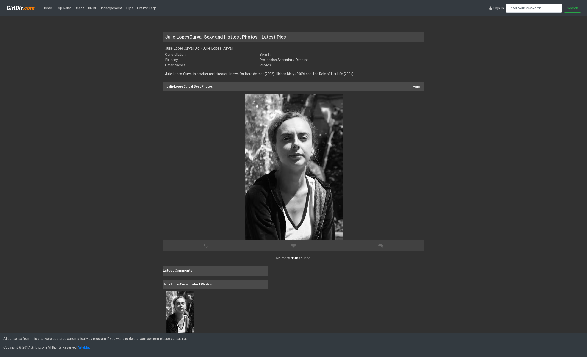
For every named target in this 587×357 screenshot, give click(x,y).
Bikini (92, 8)
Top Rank (63, 8)
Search (572, 8)
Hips (129, 8)
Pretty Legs (147, 8)
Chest (79, 8)
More (416, 87)
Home (48, 8)
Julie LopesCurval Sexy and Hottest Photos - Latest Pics (225, 37)
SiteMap (84, 347)
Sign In (498, 8)
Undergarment (111, 8)
